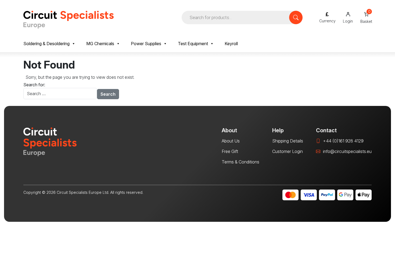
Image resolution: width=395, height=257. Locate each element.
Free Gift (230, 151)
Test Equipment (193, 43)
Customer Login (287, 151)
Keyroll (231, 43)
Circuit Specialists (68, 19)
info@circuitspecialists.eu (347, 151)
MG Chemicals (100, 43)
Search (108, 94)
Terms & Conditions (240, 162)
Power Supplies (146, 43)
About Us (231, 141)
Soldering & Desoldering (46, 43)
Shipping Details (287, 141)
